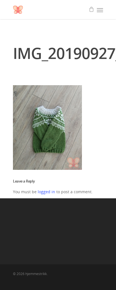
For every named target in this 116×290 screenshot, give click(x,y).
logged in (46, 191)
